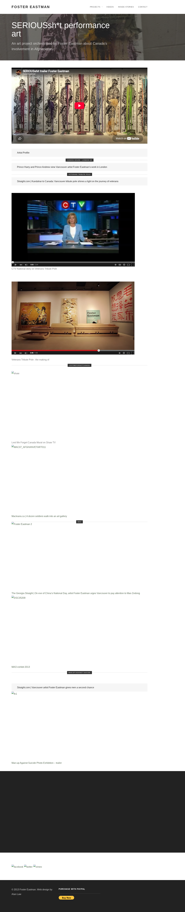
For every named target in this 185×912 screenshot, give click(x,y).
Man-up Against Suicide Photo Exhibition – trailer (37, 763)
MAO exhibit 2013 (21, 667)
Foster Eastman (31, 7)
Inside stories (126, 7)
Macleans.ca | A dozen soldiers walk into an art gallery (39, 516)
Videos (110, 7)
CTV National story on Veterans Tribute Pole (34, 269)
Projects (95, 7)
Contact (142, 7)
